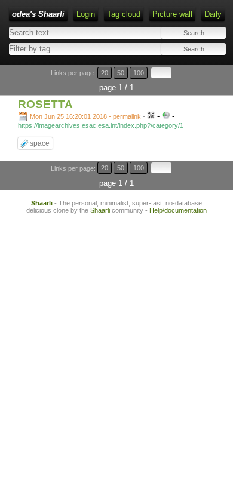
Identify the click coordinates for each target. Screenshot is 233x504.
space (40, 143)
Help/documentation (178, 210)
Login (85, 14)
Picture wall (172, 14)
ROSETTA (45, 104)
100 (138, 72)
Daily (213, 14)
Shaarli (42, 203)
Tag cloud (123, 14)
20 (104, 72)
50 (120, 72)
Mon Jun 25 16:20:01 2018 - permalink (85, 116)
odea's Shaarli (38, 14)
